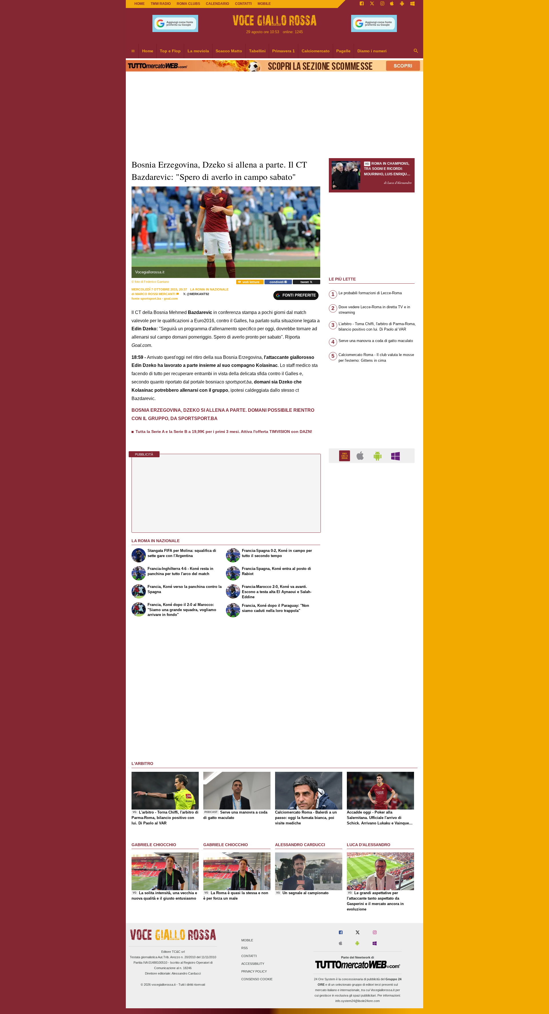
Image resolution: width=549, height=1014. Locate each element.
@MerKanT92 (197, 294)
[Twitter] (372, 4)
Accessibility (252, 963)
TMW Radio (161, 3)
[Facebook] (361, 4)
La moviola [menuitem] (198, 51)
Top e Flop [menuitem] (170, 51)
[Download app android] (402, 4)
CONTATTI (243, 3)
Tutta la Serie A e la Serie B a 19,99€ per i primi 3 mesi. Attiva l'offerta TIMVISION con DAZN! (224, 431)
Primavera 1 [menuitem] (283, 51)
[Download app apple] (392, 4)
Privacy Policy (254, 971)
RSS (244, 948)
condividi (277, 282)
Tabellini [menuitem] (257, 51)
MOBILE (264, 3)
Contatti (249, 956)
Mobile (247, 940)
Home (139, 3)
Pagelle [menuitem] (343, 51)
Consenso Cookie (256, 979)
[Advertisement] (372, 689)
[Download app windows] (412, 4)
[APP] (345, 455)
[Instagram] (382, 4)
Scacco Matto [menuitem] (229, 51)
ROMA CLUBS (188, 3)
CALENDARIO (217, 3)
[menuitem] (133, 51)
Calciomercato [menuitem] (316, 51)
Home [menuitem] (147, 51)
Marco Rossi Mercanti (155, 294)
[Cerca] (416, 51)
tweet (305, 282)
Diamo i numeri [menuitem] (372, 51)
